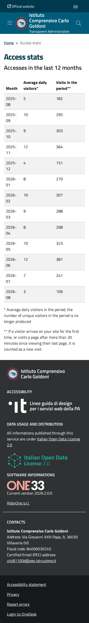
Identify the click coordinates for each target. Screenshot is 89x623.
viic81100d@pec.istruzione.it (31, 561)
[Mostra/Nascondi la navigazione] (10, 23)
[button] (75, 6)
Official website (22, 6)
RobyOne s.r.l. (18, 503)
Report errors (18, 604)
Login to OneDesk (22, 614)
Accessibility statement (26, 584)
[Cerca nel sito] (79, 23)
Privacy (13, 594)
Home (9, 43)
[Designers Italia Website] (44, 406)
